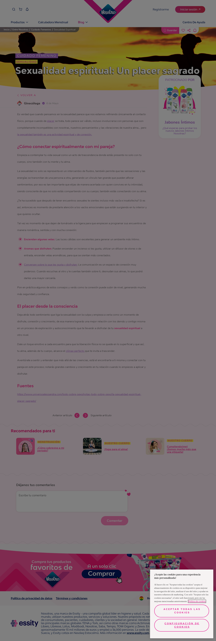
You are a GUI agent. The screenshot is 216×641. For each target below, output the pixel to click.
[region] (181, 604)
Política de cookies (197, 601)
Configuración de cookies (182, 625)
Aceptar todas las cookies (182, 611)
